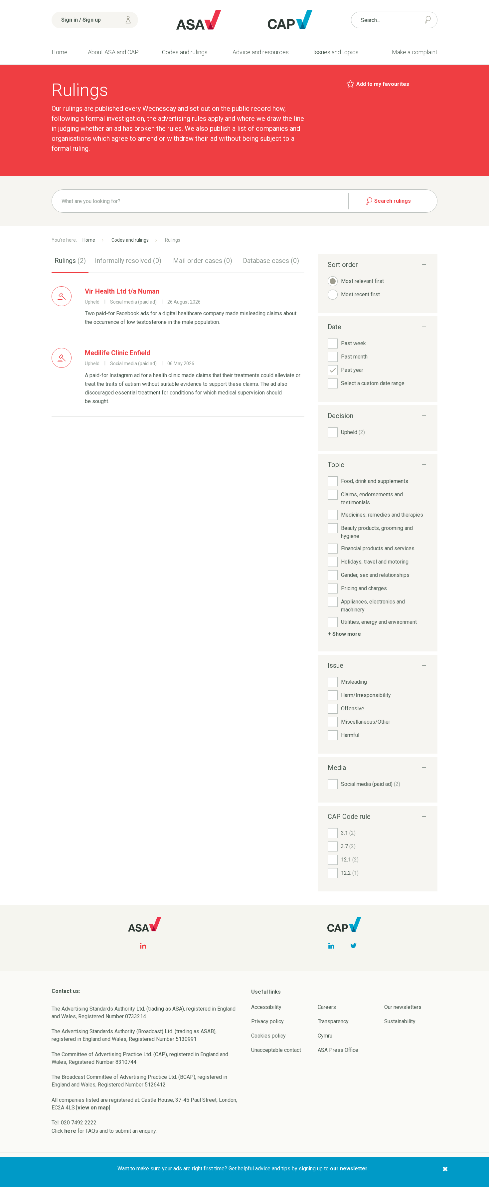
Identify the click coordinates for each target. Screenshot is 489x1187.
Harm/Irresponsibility (366, 695)
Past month (354, 357)
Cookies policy (268, 1036)
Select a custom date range (373, 383)
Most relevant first (362, 281)
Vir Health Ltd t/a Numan (122, 291)
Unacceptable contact (276, 1050)
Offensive (352, 708)
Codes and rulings (185, 52)
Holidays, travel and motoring (374, 562)
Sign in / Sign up (81, 20)
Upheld (353, 432)
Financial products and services (377, 548)
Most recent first (360, 294)
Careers (327, 1007)
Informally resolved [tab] (128, 261)
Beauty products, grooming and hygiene (377, 532)
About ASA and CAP (113, 52)
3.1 (348, 833)
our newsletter (349, 1168)
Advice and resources (261, 52)
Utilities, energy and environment (379, 622)
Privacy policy (267, 1021)
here (70, 1131)
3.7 (348, 846)
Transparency (333, 1021)
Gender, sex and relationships (375, 575)
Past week (353, 343)
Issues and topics (336, 52)
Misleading (354, 682)
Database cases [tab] (271, 261)
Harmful (350, 735)
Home (60, 52)
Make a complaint (414, 52)
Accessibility (266, 1007)
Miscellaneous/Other (365, 722)
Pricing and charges (364, 588)
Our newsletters (402, 1007)
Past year (352, 370)
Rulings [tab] (70, 261)
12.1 (350, 859)
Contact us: (66, 991)
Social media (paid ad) (370, 784)
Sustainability (399, 1021)
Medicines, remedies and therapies (382, 515)
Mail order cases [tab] (202, 261)
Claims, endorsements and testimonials (372, 498)
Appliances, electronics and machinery (373, 605)
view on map (93, 1107)
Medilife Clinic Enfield (117, 353)
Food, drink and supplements (374, 481)
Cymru (325, 1036)
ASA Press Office (338, 1050)
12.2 (350, 873)
